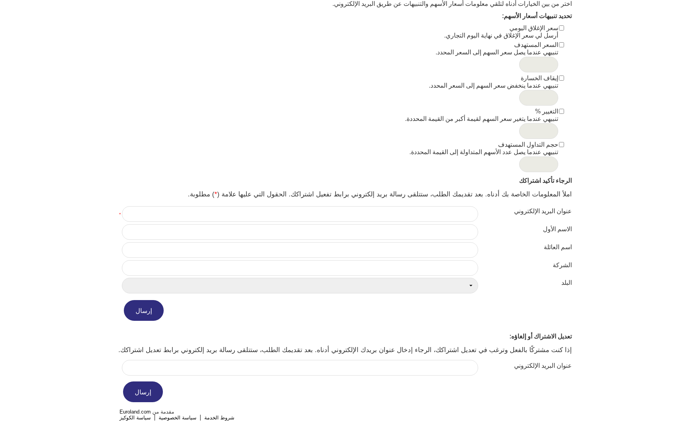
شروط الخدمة (219, 418)
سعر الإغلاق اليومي (533, 28)
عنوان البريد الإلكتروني (543, 211)
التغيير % (546, 111)
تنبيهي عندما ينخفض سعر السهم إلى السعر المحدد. (493, 85)
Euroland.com (135, 412)
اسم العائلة (558, 247)
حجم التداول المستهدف (528, 144)
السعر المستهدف (536, 44)
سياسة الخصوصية (177, 418)
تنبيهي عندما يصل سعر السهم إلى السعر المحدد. (497, 52)
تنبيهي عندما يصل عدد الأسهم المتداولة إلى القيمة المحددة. (483, 152)
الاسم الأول (557, 229)
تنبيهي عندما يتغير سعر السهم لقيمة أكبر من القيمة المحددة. (481, 118)
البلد (566, 282)
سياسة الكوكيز (135, 418)
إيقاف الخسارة (539, 78)
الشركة (562, 265)
